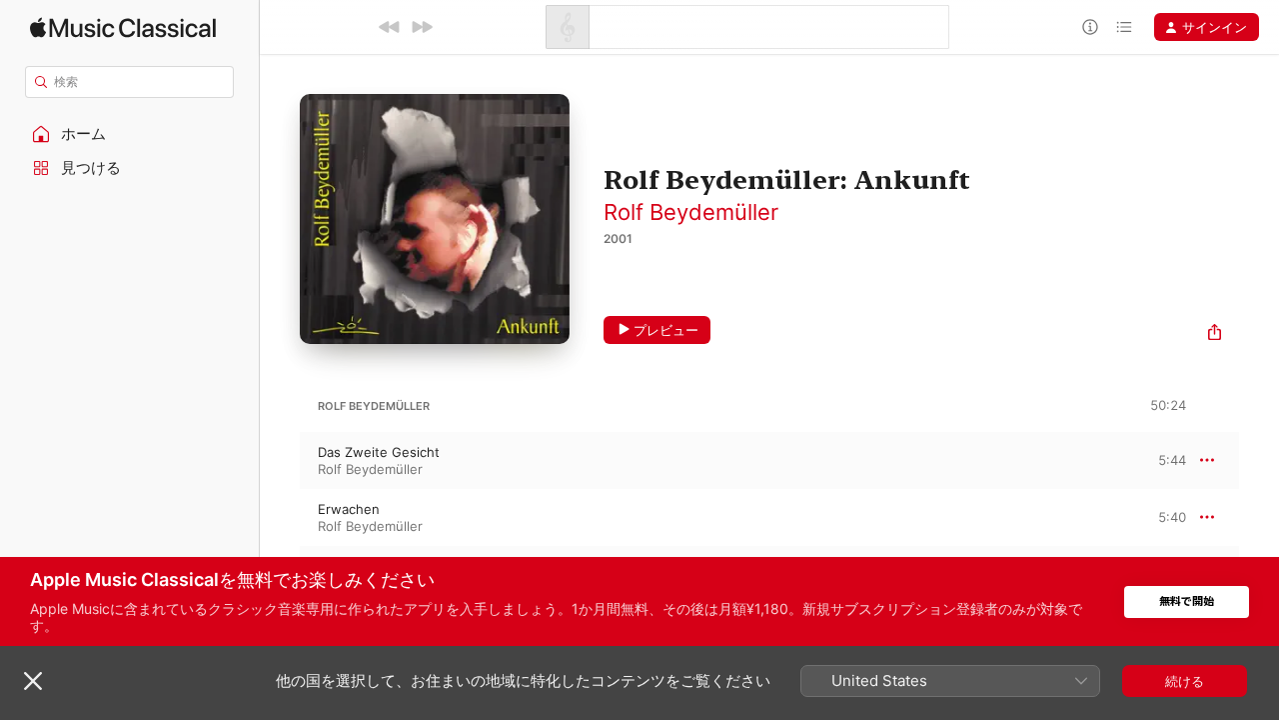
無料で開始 (1186, 601)
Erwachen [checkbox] (349, 509)
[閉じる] (33, 681)
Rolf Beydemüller (691, 212)
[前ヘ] (390, 27)
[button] (130, 134)
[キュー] (1124, 27)
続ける (1184, 681)
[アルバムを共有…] (1214, 334)
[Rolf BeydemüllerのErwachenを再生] (280, 517)
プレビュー (666, 330)
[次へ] (422, 27)
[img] (123, 27)
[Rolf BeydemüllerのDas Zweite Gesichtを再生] (280, 460)
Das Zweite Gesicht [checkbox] (379, 452)
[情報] (1090, 27)
